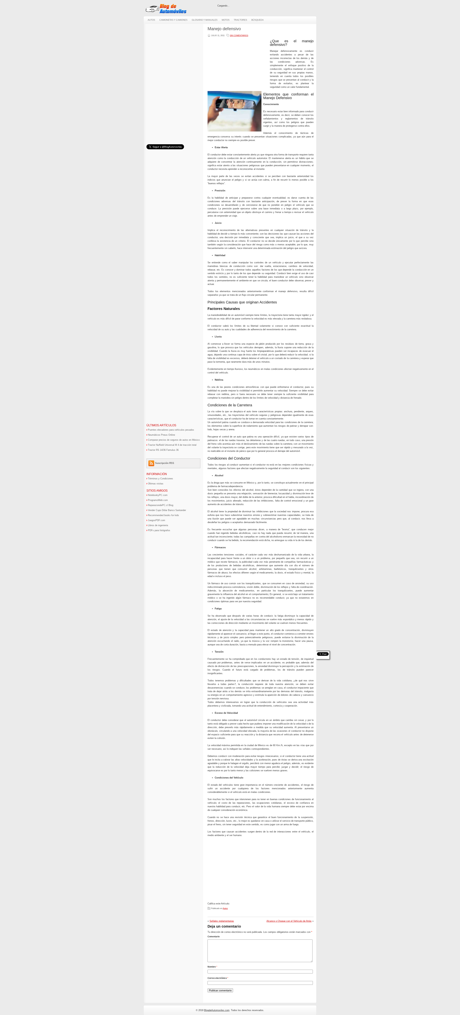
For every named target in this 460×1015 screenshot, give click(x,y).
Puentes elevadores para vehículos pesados (171, 429)
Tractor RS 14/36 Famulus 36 (163, 450)
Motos (225, 20)
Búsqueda (257, 20)
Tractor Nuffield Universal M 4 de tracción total (172, 445)
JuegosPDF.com (156, 520)
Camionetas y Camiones (173, 20)
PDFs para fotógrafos (159, 530)
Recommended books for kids (163, 515)
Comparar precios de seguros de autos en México (174, 440)
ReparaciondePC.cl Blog (160, 505)
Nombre (212, 967)
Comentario (214, 936)
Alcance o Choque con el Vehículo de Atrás (289, 921)
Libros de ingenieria (158, 525)
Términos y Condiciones (160, 478)
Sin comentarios (239, 35)
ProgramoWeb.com (158, 500)
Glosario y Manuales (204, 20)
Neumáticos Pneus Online (161, 434)
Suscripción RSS (164, 463)
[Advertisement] (238, 64)
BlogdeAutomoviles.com (216, 1010)
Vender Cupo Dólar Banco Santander (167, 510)
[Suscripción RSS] (151, 463)
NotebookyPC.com (157, 495)
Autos (151, 20)
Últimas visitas (155, 483)
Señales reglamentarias (222, 921)
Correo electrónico (218, 978)
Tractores (240, 20)
